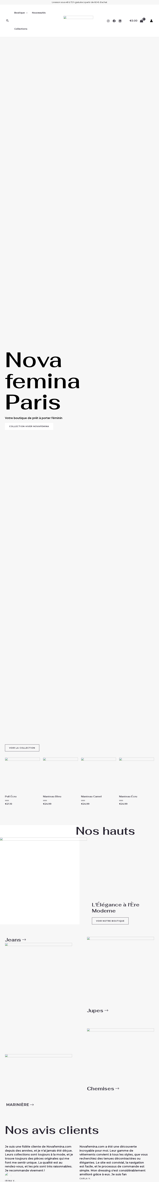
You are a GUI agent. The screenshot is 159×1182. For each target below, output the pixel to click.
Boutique (19, 12)
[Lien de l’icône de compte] (151, 20)
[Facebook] (114, 21)
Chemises (100, 1088)
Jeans (13, 940)
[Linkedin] (120, 21)
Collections (20, 28)
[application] (26, 13)
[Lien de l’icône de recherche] (7, 21)
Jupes (95, 1010)
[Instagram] (108, 21)
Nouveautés (39, 12)
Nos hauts (105, 830)
